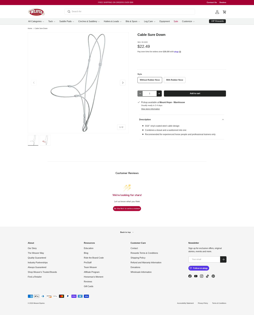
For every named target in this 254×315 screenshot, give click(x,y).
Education (88, 248)
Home (30, 28)
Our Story (32, 248)
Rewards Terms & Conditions (144, 253)
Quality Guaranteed (37, 258)
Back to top (125, 232)
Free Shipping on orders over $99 (115, 2)
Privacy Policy (203, 303)
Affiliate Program (91, 272)
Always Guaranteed (37, 267)
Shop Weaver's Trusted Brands (42, 272)
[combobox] (130, 11)
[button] (225, 12)
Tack (50, 21)
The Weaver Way (36, 253)
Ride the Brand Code (94, 258)
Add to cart (195, 93)
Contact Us (212, 2)
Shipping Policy (138, 258)
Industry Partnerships (38, 262)
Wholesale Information (141, 272)
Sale (176, 21)
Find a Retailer (35, 277)
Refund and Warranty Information (146, 262)
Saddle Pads (65, 21)
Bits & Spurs (131, 21)
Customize (187, 21)
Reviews (88, 281)
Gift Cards (88, 286)
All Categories (35, 21)
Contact (134, 248)
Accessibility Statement (185, 303)
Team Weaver (90, 267)
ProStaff (87, 262)
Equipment (165, 21)
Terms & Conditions (219, 303)
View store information (150, 109)
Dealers (222, 2)
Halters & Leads (111, 21)
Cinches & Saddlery (87, 21)
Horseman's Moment (93, 277)
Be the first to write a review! (127, 208)
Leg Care (148, 21)
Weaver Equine (39, 303)
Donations (135, 267)
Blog (86, 253)
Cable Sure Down (41, 28)
